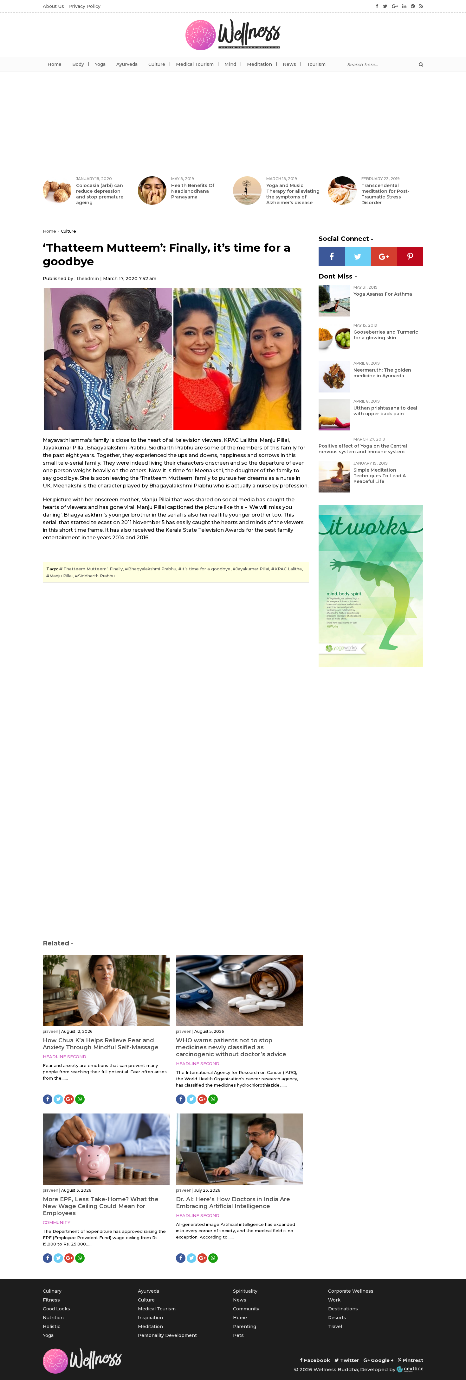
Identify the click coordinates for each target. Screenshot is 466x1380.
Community (56, 1222)
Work (334, 1300)
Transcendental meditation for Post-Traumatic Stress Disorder (385, 194)
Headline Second (64, 1056)
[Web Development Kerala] (410, 1369)
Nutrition (53, 1317)
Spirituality (245, 1291)
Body (78, 64)
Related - (58, 943)
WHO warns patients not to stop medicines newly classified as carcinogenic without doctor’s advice (231, 1047)
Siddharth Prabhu (96, 575)
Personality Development (167, 1335)
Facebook (316, 1360)
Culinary (52, 1291)
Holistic (51, 1326)
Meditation (259, 64)
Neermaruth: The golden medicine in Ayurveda (382, 373)
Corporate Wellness (350, 1291)
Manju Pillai (61, 575)
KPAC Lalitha (288, 568)
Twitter (349, 1360)
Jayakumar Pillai (252, 568)
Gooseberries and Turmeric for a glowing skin (385, 335)
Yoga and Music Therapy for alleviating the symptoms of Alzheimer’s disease (293, 194)
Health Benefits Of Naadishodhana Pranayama (192, 191)
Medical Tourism (195, 64)
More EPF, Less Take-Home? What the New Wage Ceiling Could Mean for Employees (101, 1206)
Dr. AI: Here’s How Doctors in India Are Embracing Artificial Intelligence (233, 1203)
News (289, 64)
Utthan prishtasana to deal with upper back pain (385, 411)
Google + (381, 1360)
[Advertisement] (233, 119)
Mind (230, 64)
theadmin (88, 278)
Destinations (343, 1309)
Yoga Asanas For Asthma (382, 294)
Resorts (337, 1317)
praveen (50, 1031)
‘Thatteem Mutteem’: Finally (92, 568)
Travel (335, 1326)
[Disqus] (176, 674)
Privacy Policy (84, 6)
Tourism (316, 64)
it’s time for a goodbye (206, 568)
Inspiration (150, 1317)
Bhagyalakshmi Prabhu (152, 568)
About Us (53, 6)
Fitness (51, 1300)
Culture (156, 64)
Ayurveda (127, 64)
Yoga (100, 64)
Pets (238, 1335)
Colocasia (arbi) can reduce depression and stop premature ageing (99, 194)
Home (54, 64)
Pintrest (412, 1360)
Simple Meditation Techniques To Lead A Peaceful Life (379, 475)
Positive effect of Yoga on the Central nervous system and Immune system (363, 449)
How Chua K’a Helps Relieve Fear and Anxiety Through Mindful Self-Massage (101, 1044)
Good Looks (56, 1309)
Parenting (244, 1326)
